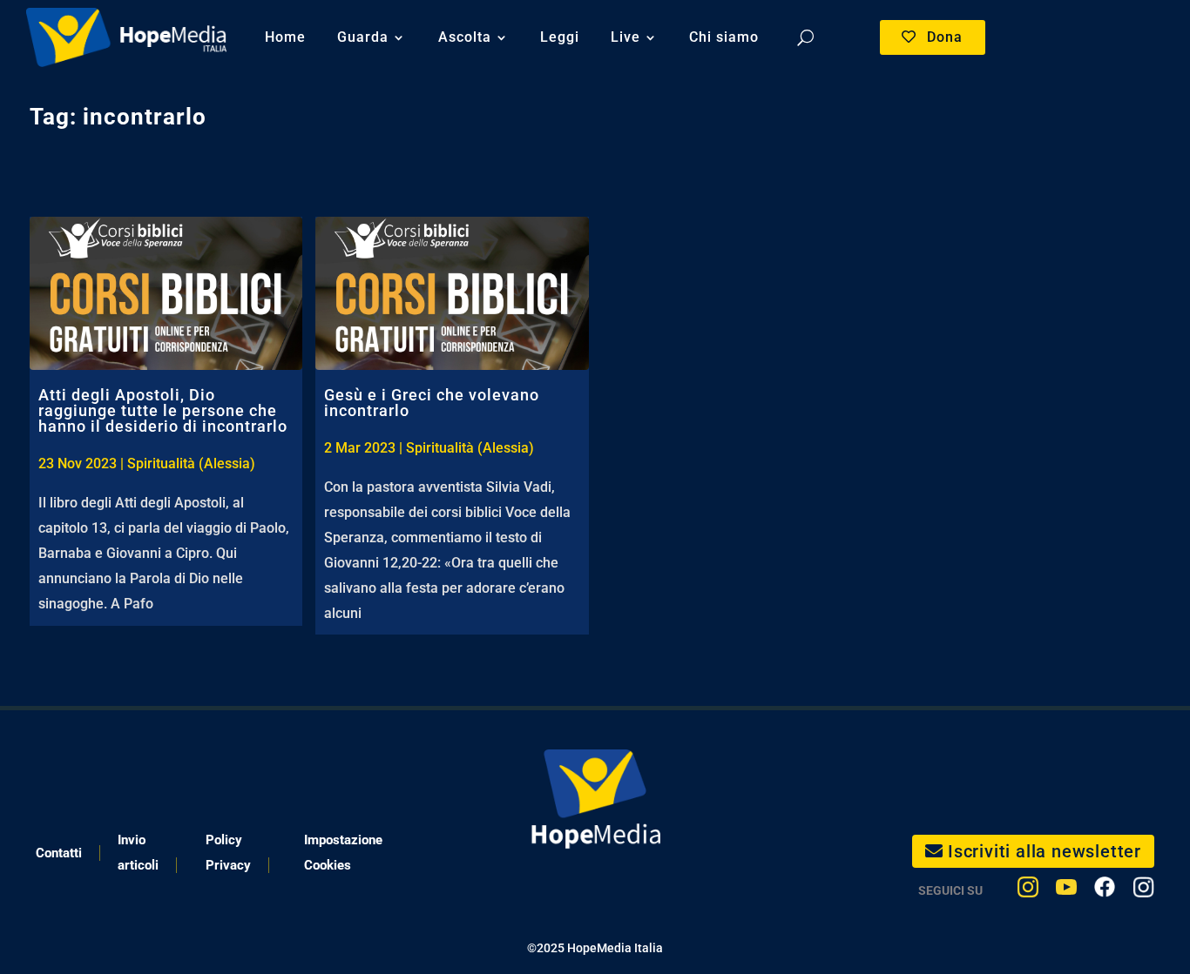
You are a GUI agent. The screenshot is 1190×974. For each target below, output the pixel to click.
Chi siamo (724, 37)
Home (285, 37)
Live (625, 37)
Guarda (363, 37)
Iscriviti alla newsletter (1044, 851)
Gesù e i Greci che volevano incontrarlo (431, 403)
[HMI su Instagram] (1028, 891)
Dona (945, 37)
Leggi (559, 37)
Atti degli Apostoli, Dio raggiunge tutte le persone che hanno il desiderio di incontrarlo (162, 410)
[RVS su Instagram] (1143, 891)
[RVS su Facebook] (1104, 891)
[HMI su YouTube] (1066, 891)
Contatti (59, 853)
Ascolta (464, 37)
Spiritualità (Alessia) (191, 463)
